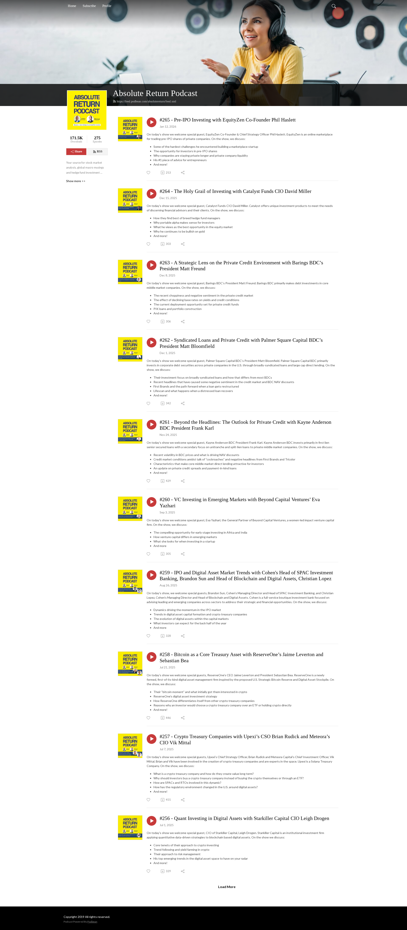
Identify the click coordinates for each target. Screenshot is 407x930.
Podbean (92, 921)
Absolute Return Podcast (155, 93)
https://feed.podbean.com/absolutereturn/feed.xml (146, 101)
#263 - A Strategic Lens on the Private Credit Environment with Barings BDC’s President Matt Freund (241, 266)
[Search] (334, 6)
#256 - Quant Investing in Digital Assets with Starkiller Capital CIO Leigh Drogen (244, 818)
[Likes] (148, 172)
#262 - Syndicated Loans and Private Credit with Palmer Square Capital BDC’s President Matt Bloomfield (241, 343)
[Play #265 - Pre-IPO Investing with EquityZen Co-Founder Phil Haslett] (151, 122)
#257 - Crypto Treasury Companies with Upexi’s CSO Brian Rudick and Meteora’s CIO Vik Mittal (245, 739)
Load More (227, 887)
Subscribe (89, 6)
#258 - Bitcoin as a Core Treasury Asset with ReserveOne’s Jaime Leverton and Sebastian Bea (241, 657)
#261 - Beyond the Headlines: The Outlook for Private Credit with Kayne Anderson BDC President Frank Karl (245, 425)
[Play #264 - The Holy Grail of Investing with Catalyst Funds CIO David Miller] (151, 194)
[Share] (183, 172)
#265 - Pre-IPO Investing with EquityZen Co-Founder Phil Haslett (228, 120)
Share (78, 151)
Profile (106, 6)
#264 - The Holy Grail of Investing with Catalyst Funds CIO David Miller (235, 191)
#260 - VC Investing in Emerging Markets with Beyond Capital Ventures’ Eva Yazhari (240, 502)
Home (72, 6)
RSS (99, 151)
